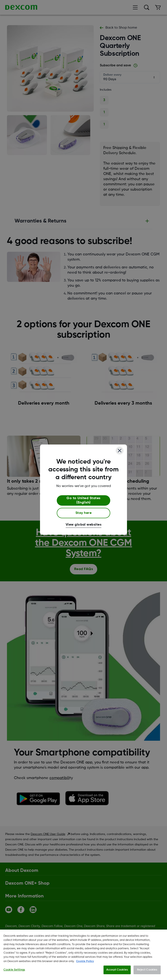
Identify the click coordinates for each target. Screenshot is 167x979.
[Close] (120, 450)
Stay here (83, 513)
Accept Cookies (117, 969)
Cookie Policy (85, 961)
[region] (83, 954)
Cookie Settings (14, 969)
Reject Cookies (147, 969)
